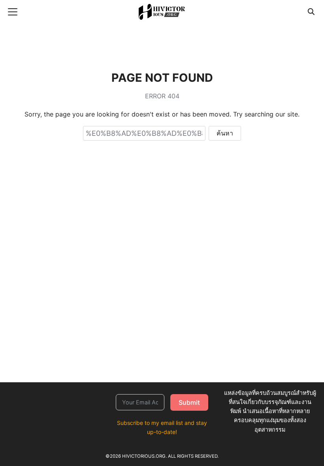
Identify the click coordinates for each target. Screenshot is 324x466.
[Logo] (162, 12)
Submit (189, 402)
